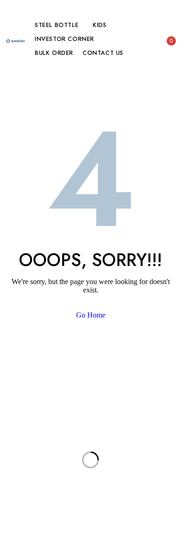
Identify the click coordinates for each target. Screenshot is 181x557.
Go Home (90, 315)
